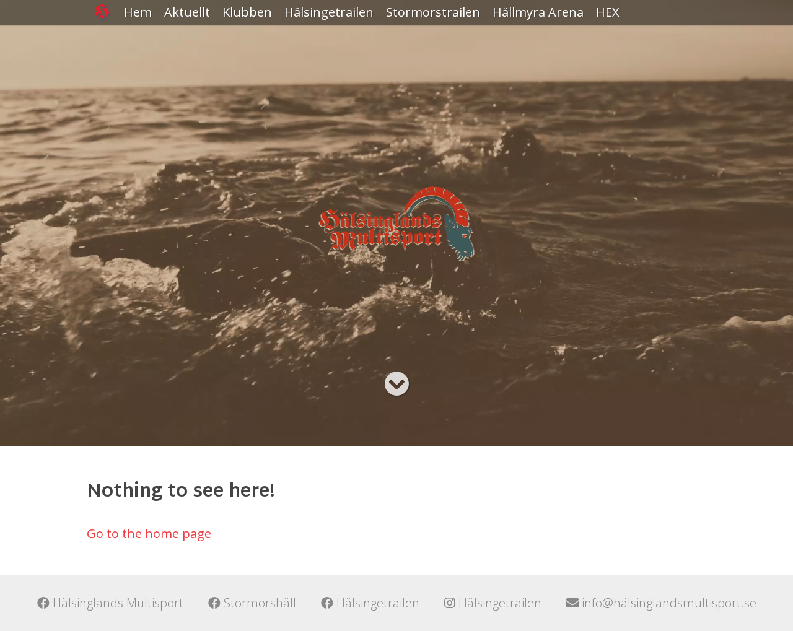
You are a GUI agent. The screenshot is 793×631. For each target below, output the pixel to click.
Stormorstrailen (433, 12)
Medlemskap (259, 61)
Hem (138, 12)
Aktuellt (187, 12)
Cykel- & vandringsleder (537, 46)
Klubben (247, 12)
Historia (245, 36)
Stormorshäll (258, 602)
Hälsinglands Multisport (116, 602)
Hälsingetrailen (329, 12)
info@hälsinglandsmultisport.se (667, 602)
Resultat (308, 36)
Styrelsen (249, 86)
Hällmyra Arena (538, 12)
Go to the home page (149, 533)
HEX (608, 12)
